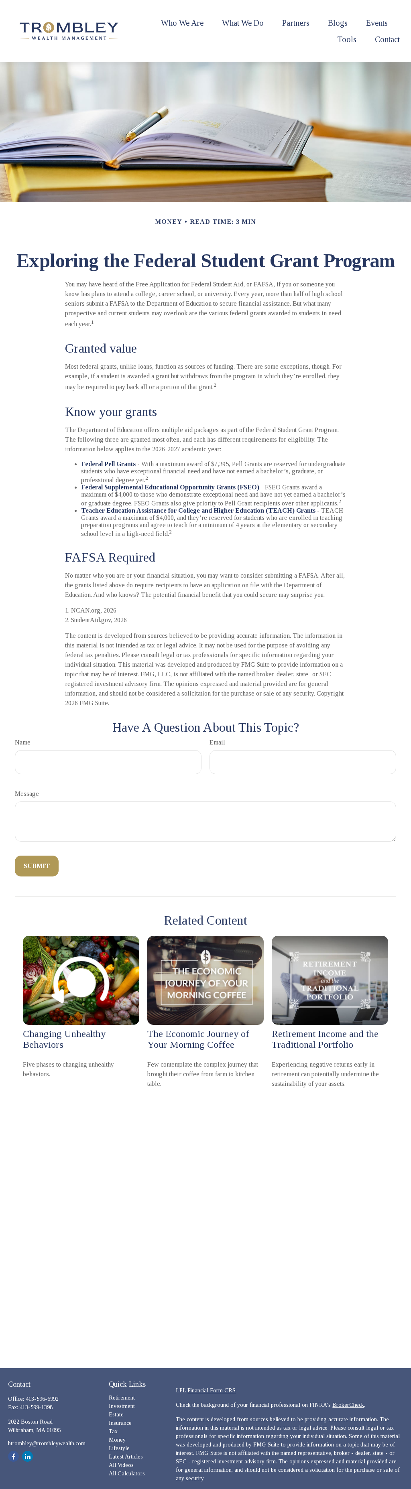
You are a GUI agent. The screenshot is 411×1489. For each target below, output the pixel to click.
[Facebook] (13, 1456)
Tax (113, 1431)
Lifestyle (119, 1448)
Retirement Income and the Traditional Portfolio (325, 1039)
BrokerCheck (348, 1405)
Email (217, 742)
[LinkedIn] (27, 1456)
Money (117, 1440)
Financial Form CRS (211, 1391)
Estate (116, 1415)
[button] (182, 22)
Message (27, 793)
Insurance (120, 1423)
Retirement (122, 1398)
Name (23, 742)
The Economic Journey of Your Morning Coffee (198, 1039)
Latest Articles (126, 1457)
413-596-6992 (42, 1399)
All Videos (121, 1465)
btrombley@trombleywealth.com (46, 1443)
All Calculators (127, 1474)
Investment (122, 1406)
